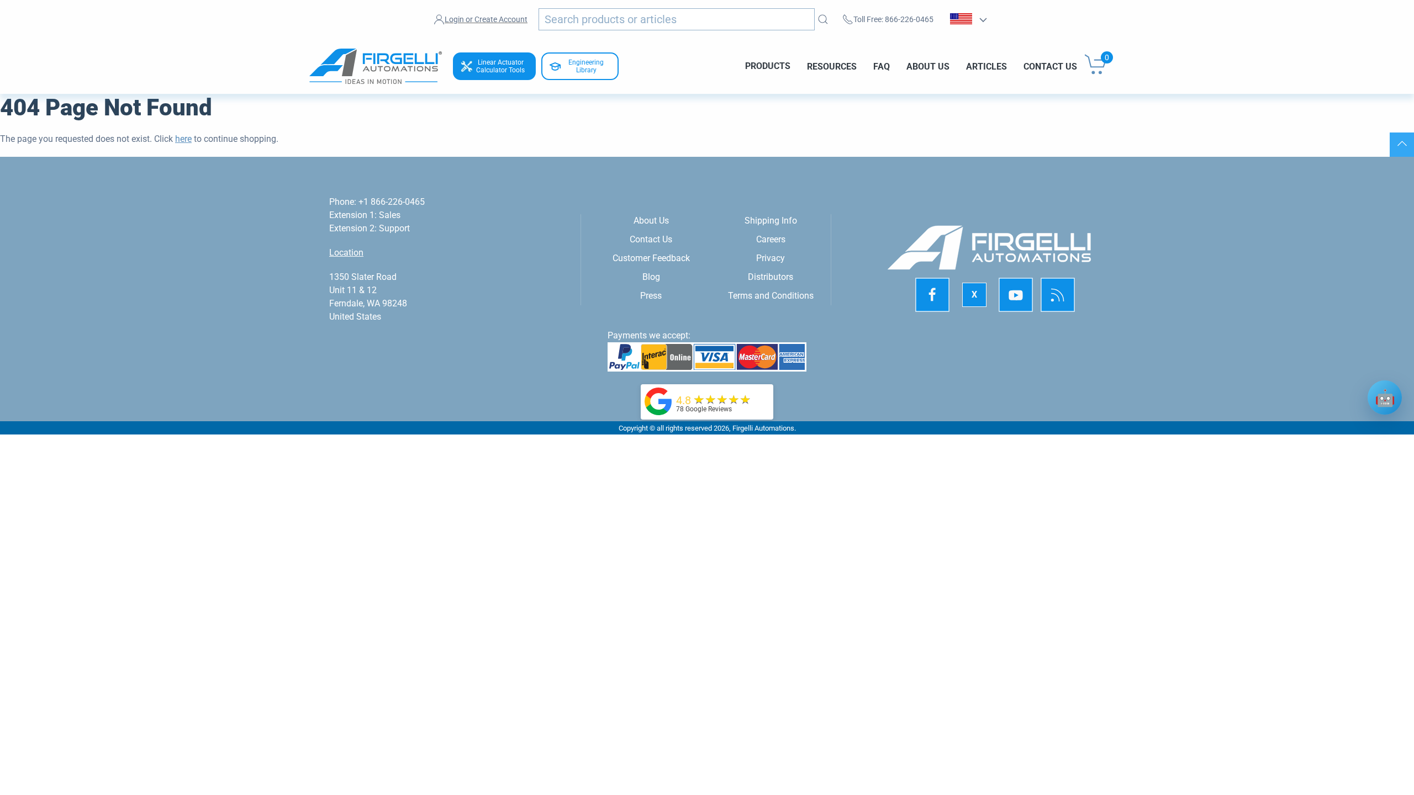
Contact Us (1050, 66)
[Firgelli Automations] (658, 400)
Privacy (770, 258)
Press (651, 295)
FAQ (881, 66)
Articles (986, 66)
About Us (927, 66)
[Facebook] (932, 295)
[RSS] (1058, 295)
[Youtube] (1016, 295)
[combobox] (677, 19)
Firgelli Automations (763, 428)
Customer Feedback (651, 258)
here (183, 139)
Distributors (770, 277)
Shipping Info (771, 220)
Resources (832, 66)
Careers (770, 239)
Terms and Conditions (771, 295)
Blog (651, 277)
